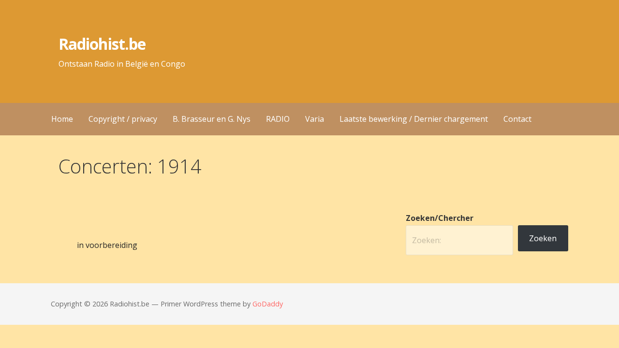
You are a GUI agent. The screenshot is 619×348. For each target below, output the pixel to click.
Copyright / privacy (122, 119)
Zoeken (543, 238)
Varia (314, 119)
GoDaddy (267, 303)
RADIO (278, 119)
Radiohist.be (102, 43)
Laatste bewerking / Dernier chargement (413, 119)
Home (62, 119)
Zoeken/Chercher (439, 218)
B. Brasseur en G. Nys (212, 119)
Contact (517, 119)
